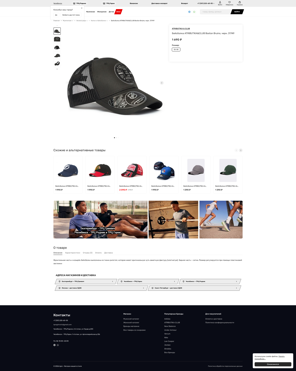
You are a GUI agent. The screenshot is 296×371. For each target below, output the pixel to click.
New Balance (170, 326)
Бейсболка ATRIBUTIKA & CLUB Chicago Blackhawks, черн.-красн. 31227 (99, 186)
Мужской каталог (131, 319)
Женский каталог (131, 322)
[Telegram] (189, 12)
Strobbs (167, 349)
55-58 (176, 49)
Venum (167, 334)
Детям (111, 12)
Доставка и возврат (159, 3)
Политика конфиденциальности (219, 322)
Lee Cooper (169, 341)
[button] (114, 137)
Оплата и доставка (213, 319)
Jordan (167, 345)
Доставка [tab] (108, 253)
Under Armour (170, 330)
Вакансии (134, 3)
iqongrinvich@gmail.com (62, 325)
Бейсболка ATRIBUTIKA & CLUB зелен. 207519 (226, 186)
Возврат (184, 3)
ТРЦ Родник (81, 3)
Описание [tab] (57, 253)
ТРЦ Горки (110, 3)
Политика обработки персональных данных (225, 366)
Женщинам (101, 12)
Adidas (167, 319)
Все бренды (169, 352)
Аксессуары (81, 21)
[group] (114, 83)
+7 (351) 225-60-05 (205, 3)
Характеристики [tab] (72, 253)
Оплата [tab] (98, 253)
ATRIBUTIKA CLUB (172, 322)
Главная (56, 21)
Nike (166, 337)
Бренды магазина (131, 326)
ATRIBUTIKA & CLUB (181, 28)
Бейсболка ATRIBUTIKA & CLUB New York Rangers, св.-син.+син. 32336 (164, 186)
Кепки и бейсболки (98, 21)
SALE (118, 12)
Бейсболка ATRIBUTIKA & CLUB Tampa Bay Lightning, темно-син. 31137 (67, 186)
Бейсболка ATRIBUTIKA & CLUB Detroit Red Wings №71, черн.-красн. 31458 (130, 186)
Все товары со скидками (134, 330)
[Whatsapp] (194, 12)
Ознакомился (273, 364)
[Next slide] (162, 83)
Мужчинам (90, 12)
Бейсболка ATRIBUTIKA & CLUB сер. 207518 (194, 186)
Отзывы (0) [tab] (87, 253)
